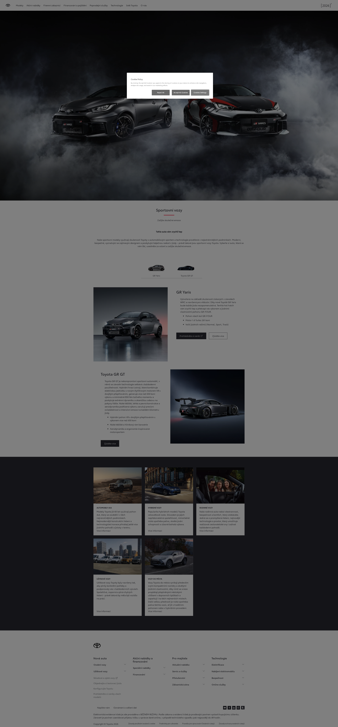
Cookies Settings (200, 92)
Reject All (160, 92)
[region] (170, 86)
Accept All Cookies (181, 92)
